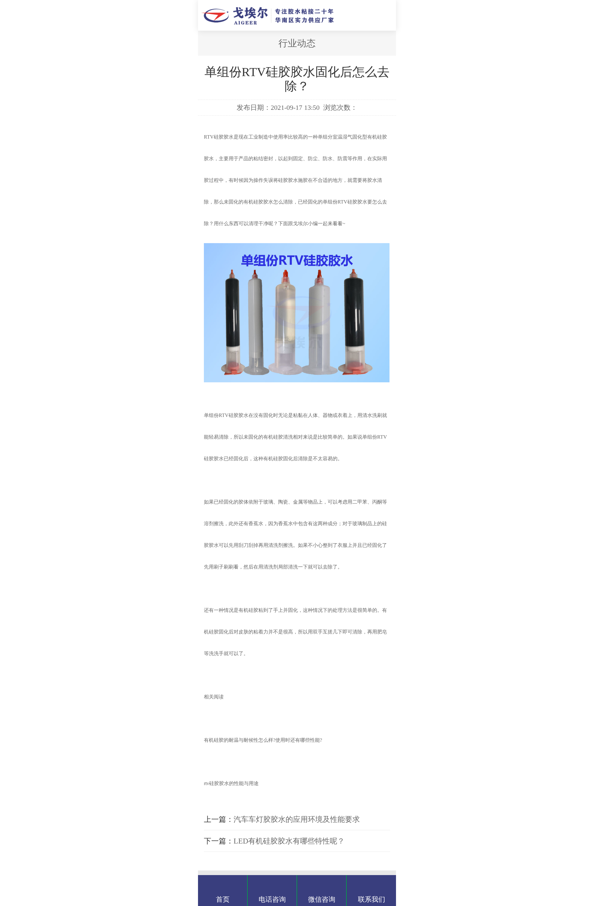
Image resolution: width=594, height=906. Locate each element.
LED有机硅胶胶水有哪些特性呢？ (289, 841)
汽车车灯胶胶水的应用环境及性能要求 (297, 819)
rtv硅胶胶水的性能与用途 (231, 783)
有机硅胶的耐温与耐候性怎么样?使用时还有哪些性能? (263, 740)
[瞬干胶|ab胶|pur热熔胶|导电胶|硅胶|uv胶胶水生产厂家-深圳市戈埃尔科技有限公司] (276, 22)
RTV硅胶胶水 (219, 137)
